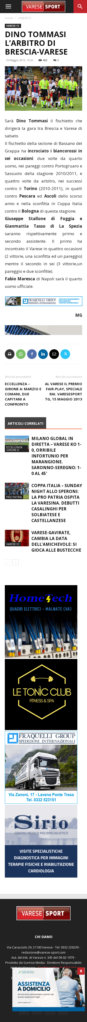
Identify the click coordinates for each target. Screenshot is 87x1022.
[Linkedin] (43, 354)
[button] (8, 6)
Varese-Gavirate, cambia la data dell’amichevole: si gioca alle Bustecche (56, 541)
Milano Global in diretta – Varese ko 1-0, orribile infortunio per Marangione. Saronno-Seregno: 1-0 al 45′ (56, 456)
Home (9, 18)
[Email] (54, 354)
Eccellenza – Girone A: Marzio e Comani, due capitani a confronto (23, 394)
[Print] (9, 354)
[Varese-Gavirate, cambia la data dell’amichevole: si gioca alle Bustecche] (17, 538)
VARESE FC (25, 18)
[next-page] (16, 562)
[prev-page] (8, 562)
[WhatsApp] (21, 354)
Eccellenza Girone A (14, 448)
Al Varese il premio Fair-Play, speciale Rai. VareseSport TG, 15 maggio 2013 (63, 391)
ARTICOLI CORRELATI (25, 423)
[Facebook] (32, 354)
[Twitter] (65, 354)
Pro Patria (14, 497)
